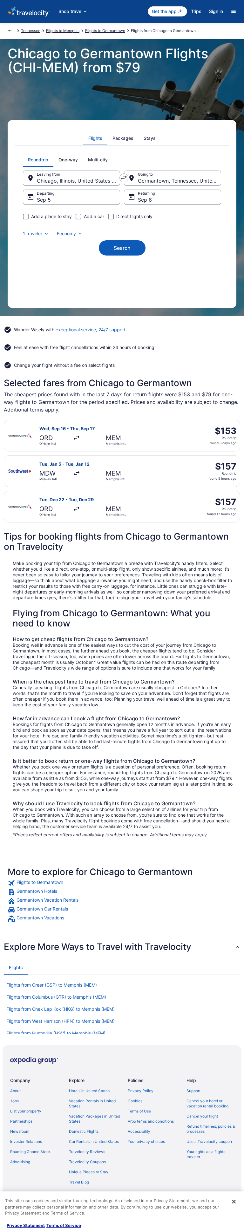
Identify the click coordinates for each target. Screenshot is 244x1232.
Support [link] (193, 1090)
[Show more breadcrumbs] (9, 30)
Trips (196, 11)
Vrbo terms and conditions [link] (151, 1121)
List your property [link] (25, 1111)
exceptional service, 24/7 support (90, 329)
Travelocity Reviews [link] (87, 1151)
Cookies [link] (135, 1101)
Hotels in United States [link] (89, 1090)
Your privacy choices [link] (146, 1141)
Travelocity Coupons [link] (87, 1161)
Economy (66, 233)
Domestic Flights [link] (83, 1131)
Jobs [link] (14, 1101)
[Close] (234, 1202)
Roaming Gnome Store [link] (30, 1151)
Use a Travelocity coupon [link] (209, 1141)
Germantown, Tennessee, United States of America (179, 181)
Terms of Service (63, 1225)
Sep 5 (44, 200)
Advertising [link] (20, 1161)
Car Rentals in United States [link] (94, 1141)
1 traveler (32, 233)
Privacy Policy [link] (140, 1090)
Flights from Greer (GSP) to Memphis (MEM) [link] (51, 985)
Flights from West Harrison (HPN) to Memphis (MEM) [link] (60, 1021)
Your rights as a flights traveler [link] (205, 1154)
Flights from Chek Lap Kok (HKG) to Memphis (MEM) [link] (60, 1009)
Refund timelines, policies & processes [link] (210, 1129)
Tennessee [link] (30, 30)
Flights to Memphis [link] (62, 30)
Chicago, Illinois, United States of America (78, 181)
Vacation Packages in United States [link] (94, 1119)
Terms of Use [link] (139, 1111)
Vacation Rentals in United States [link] (92, 1103)
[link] (122, 883)
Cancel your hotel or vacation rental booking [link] (207, 1103)
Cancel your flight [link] (202, 1116)
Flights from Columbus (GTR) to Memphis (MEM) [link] (56, 997)
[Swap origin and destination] (123, 177)
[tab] (95, 138)
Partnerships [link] (21, 1121)
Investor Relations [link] (26, 1141)
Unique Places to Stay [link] (88, 1172)
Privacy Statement (26, 1225)
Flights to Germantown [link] (105, 30)
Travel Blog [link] (79, 1182)
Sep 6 (145, 200)
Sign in (216, 11)
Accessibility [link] (139, 1131)
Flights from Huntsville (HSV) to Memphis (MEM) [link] (55, 1033)
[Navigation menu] (233, 11)
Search (122, 248)
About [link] (15, 1090)
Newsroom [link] (19, 1131)
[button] (122, 947)
